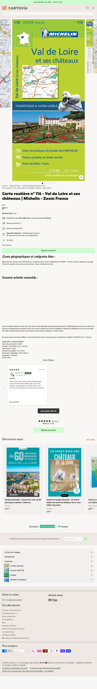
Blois (4, 262)
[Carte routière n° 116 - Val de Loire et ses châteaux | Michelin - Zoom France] (48, 293)
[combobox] (48, 13)
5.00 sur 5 (55, 421)
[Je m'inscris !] (85, 538)
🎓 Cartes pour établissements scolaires (15, 638)
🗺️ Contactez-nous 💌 (9, 613)
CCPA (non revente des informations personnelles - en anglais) (28, 671)
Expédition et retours (9, 626)
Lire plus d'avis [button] (48, 411)
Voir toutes (90, 439)
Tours (37, 264)
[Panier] (87, 8)
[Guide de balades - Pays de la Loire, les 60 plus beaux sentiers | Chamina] (23, 478)
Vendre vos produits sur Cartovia (13, 629)
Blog (3, 622)
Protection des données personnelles (45, 668)
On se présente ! (7, 619)
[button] (7, 213)
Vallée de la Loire (46, 264)
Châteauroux (27, 262)
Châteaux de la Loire (40, 262)
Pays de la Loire (22, 264)
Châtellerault (54, 262)
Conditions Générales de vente (15, 668)
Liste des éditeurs (8, 632)
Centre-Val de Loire (13, 262)
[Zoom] (81, 177)
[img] (14, 370)
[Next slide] (93, 389)
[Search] (93, 13)
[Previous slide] (4, 389)
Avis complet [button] (14, 402)
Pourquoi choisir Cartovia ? (11, 610)
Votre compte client (9, 616)
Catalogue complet (8, 635)
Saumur (31, 264)
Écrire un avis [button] (48, 430)
